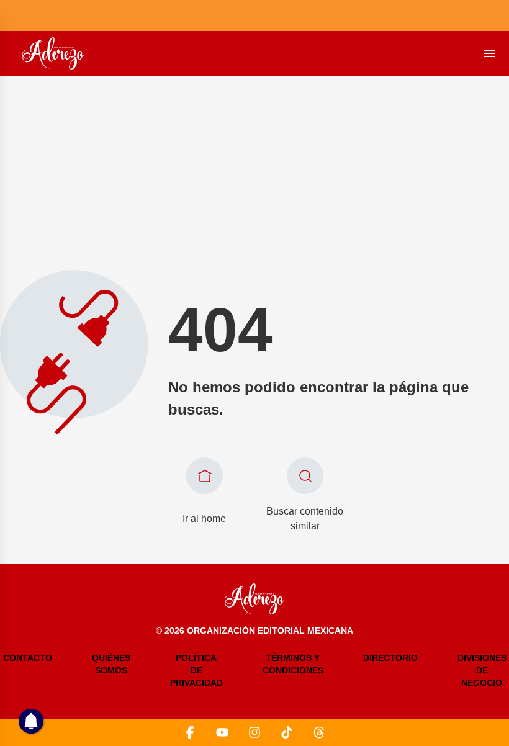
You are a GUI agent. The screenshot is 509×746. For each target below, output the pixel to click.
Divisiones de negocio (482, 670)
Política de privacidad (196, 670)
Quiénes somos (111, 664)
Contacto (27, 658)
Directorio (390, 658)
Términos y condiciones (293, 664)
